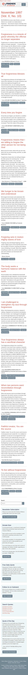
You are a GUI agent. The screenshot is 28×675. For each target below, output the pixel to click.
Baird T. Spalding (5, 102)
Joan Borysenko (5, 329)
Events (21, 661)
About (6, 661)
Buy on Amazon (5, 66)
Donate (9, 662)
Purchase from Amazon (9, 652)
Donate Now (6, 556)
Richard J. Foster (5, 64)
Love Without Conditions (13, 130)
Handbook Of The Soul (15, 329)
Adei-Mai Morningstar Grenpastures (9, 462)
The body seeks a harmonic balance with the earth (13, 268)
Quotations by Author (7, 606)
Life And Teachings (14, 102)
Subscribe (14, 662)
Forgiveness (12, 491)
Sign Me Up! (6, 578)
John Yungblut (5, 416)
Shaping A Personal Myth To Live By (17, 416)
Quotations (10, 661)
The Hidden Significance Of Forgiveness (15, 375)
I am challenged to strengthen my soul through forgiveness (14, 304)
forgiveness (16, 64)
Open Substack (7, 596)
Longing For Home (15, 227)
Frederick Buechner (6, 227)
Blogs (25, 661)
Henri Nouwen (5, 183)
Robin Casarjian (5, 491)
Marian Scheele (5, 259)
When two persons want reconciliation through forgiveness (12, 387)
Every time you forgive (11, 112)
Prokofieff (4, 375)
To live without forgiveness (13, 470)
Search (3, 500)
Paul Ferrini (4, 130)
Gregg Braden (5, 292)
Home (3, 661)
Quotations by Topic (7, 610)
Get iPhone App (6, 613)
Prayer (11, 64)
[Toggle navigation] (24, 4)
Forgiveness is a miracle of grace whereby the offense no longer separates (13, 36)
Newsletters (16, 661)
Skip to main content (5, 0)
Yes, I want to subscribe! (9, 516)
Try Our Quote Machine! (8, 611)
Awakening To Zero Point (14, 292)
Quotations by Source (7, 608)
